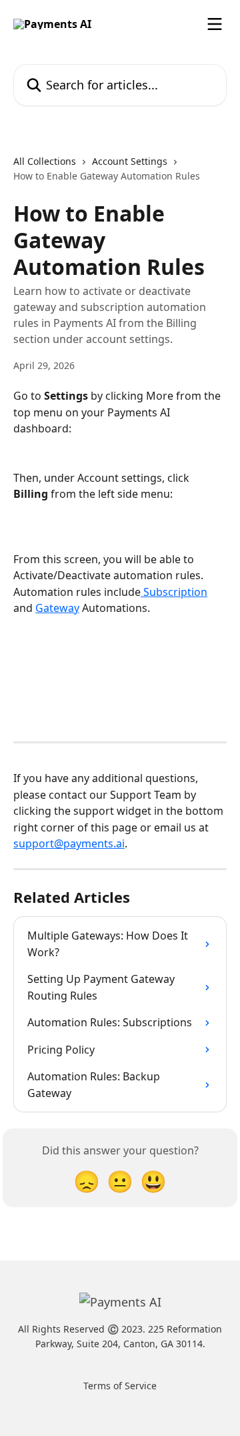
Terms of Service (120, 1385)
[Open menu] (215, 24)
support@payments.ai (69, 843)
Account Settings (129, 161)
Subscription (174, 592)
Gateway (57, 608)
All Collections (44, 161)
